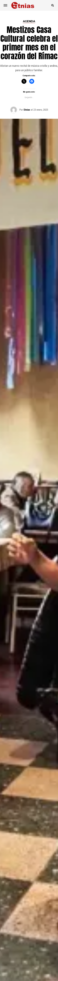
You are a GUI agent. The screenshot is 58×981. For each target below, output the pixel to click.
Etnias (27, 109)
